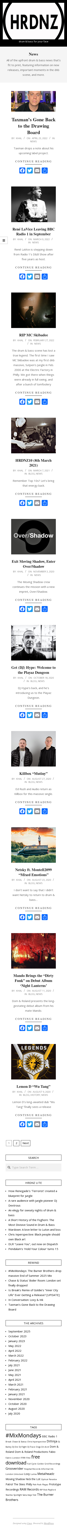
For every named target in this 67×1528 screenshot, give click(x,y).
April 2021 (14, 1379)
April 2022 (14, 1350)
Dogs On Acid (42, 1447)
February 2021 (17, 1389)
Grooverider (14, 1468)
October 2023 (17, 1336)
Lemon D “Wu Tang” (33, 1086)
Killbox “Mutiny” (33, 773)
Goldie (40, 1463)
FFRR (23, 1457)
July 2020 (14, 1413)
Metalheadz (45, 1474)
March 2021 (16, 1384)
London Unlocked (14, 1474)
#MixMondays (23, 1435)
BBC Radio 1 (49, 1436)
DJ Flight (23, 1447)
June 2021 (14, 1370)
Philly (29, 1484)
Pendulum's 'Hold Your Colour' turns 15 (33, 1249)
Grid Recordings (52, 1463)
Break (8, 1441)
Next (26, 1143)
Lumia (34, 1474)
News (33, 141)
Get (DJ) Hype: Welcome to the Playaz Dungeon (33, 670)
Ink (51, 1469)
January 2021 (16, 1394)
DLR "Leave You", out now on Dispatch (33, 1244)
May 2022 (14, 1346)
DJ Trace (31, 1447)
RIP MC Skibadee (33, 335)
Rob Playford (49, 1489)
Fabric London (13, 1457)
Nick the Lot (33, 1479)
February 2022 (17, 1360)
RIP (41, 1489)
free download (23, 1460)
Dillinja (52, 1441)
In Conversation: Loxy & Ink (25, 1300)
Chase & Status (19, 1441)
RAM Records (29, 1489)
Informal (45, 1469)
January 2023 (16, 1341)
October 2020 (17, 1404)
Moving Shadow (15, 1479)
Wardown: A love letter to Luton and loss (34, 1229)
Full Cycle (31, 1463)
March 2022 (16, 1355)
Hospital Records (32, 1469)
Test (34, 1495)
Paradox (53, 1479)
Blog (31, 473)
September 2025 (19, 1331)
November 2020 (19, 1399)
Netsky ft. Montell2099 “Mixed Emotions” (33, 872)
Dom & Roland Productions (31, 1452)
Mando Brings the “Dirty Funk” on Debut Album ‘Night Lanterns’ (33, 980)
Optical (44, 1479)
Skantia (9, 1495)
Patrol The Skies (15, 1484)
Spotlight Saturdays (22, 1495)
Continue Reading (33, 161)
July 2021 (14, 1365)
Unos (29, 1523)
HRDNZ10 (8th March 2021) (33, 463)
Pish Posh (37, 1484)
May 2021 (14, 1375)
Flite (28, 1457)
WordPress (49, 1523)
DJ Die (15, 1447)
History (35, 1095)
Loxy (27, 1474)
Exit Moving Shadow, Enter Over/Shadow (33, 564)
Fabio (52, 1452)
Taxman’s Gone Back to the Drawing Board (33, 126)
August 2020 (16, 1408)
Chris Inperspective (36, 1441)
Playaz (45, 1484)
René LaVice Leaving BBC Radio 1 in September (33, 231)
